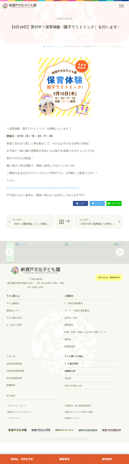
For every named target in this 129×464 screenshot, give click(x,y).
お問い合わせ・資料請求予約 (109, 277)
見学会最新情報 (14, 378)
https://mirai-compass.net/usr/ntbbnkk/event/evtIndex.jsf (43, 187)
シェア (82, 203)
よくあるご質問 (14, 324)
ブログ (67, 378)
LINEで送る (115, 203)
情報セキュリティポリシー (19, 412)
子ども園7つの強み (73, 356)
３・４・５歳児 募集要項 (76, 310)
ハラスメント (13, 418)
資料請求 (107, 459)
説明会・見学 (71, 317)
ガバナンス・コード (16, 405)
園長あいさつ (13, 310)
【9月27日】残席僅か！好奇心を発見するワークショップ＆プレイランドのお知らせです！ (101, 222)
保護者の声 (69, 371)
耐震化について (72, 418)
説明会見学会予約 (22, 459)
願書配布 (11, 385)
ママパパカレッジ (73, 385)
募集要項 (64, 459)
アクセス (11, 395)
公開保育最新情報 (15, 370)
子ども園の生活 (14, 317)
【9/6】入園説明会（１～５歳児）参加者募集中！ (33, 222)
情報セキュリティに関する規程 (79, 412)
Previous (9, 254)
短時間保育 (69, 346)
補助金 (67, 339)
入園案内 (68, 295)
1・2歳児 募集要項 (73, 303)
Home (48, 46)
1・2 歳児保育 (71, 363)
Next (120, 254)
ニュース (57, 46)
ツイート (99, 203)
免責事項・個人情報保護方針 (78, 405)
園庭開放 (68, 324)
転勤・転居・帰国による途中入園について (85, 332)
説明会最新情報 (14, 363)
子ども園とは (13, 295)
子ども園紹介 (13, 303)
